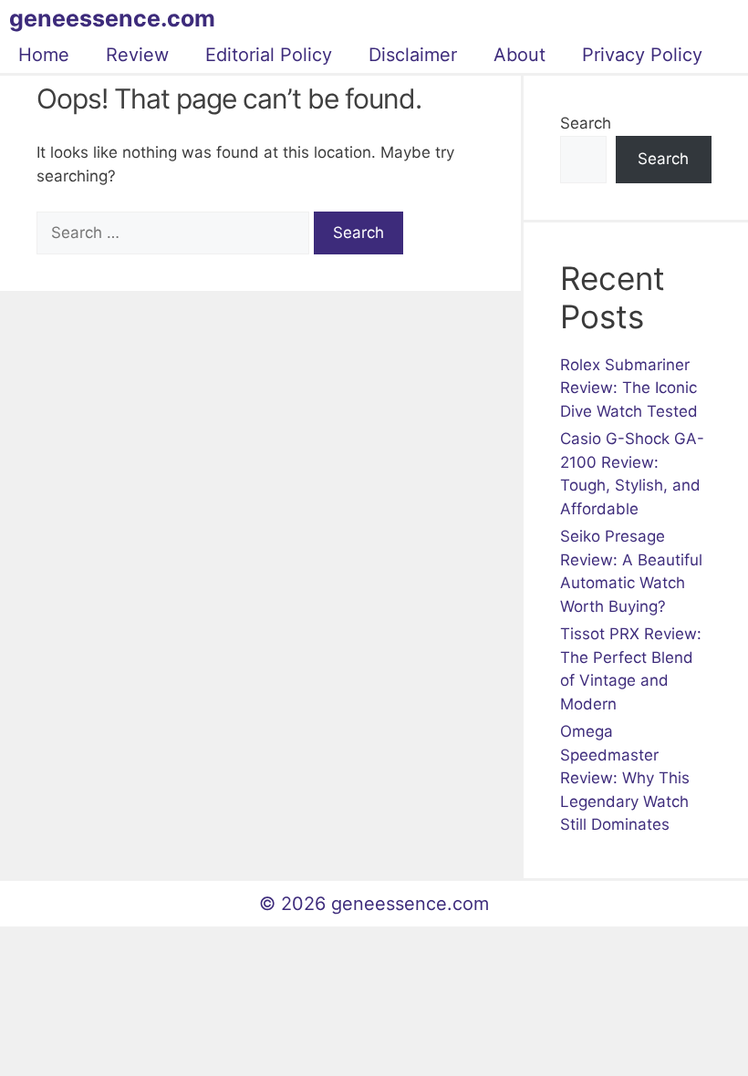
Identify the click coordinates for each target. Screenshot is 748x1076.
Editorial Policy (268, 55)
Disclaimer (413, 55)
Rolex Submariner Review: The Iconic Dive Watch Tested (629, 388)
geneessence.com (112, 18)
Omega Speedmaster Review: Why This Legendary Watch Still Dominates (625, 777)
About (519, 55)
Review (137, 55)
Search (585, 123)
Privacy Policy (642, 55)
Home (43, 55)
